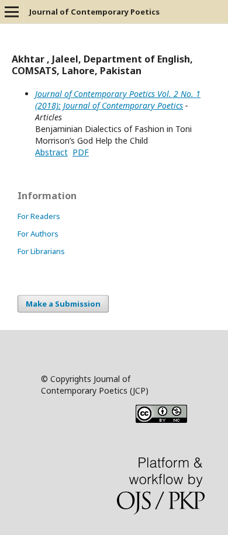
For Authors (38, 233)
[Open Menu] (11, 11)
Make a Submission (63, 303)
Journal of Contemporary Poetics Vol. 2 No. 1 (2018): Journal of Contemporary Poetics (118, 99)
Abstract (51, 152)
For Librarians (41, 251)
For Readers (39, 216)
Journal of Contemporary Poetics (94, 11)
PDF (80, 152)
